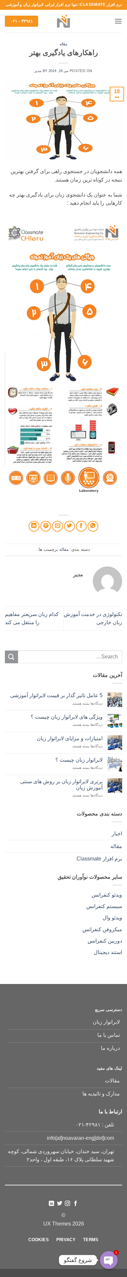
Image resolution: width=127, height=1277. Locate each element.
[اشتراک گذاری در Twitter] (69, 526)
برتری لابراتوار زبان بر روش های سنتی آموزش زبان (61, 784)
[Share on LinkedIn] (34, 526)
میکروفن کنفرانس (102, 929)
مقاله (63, 44)
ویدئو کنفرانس (107, 895)
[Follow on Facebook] (75, 1204)
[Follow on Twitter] (59, 1204)
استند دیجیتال (108, 952)
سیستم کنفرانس (104, 906)
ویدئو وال (112, 917)
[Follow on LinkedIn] (51, 1204)
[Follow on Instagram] (67, 1204)
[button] (118, 21)
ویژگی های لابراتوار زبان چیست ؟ (67, 717)
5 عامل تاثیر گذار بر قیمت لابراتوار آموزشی (56, 695)
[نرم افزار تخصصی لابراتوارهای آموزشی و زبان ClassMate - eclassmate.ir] (63, 21)
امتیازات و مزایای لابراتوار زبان (70, 738)
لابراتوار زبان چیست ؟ (79, 760)
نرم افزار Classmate (99, 858)
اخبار (117, 833)
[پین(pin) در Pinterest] (45, 526)
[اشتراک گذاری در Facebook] (81, 526)
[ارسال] (11, 657)
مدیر (38, 71)
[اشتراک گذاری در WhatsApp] (93, 526)
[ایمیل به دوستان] (57, 526)
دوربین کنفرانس (105, 941)
